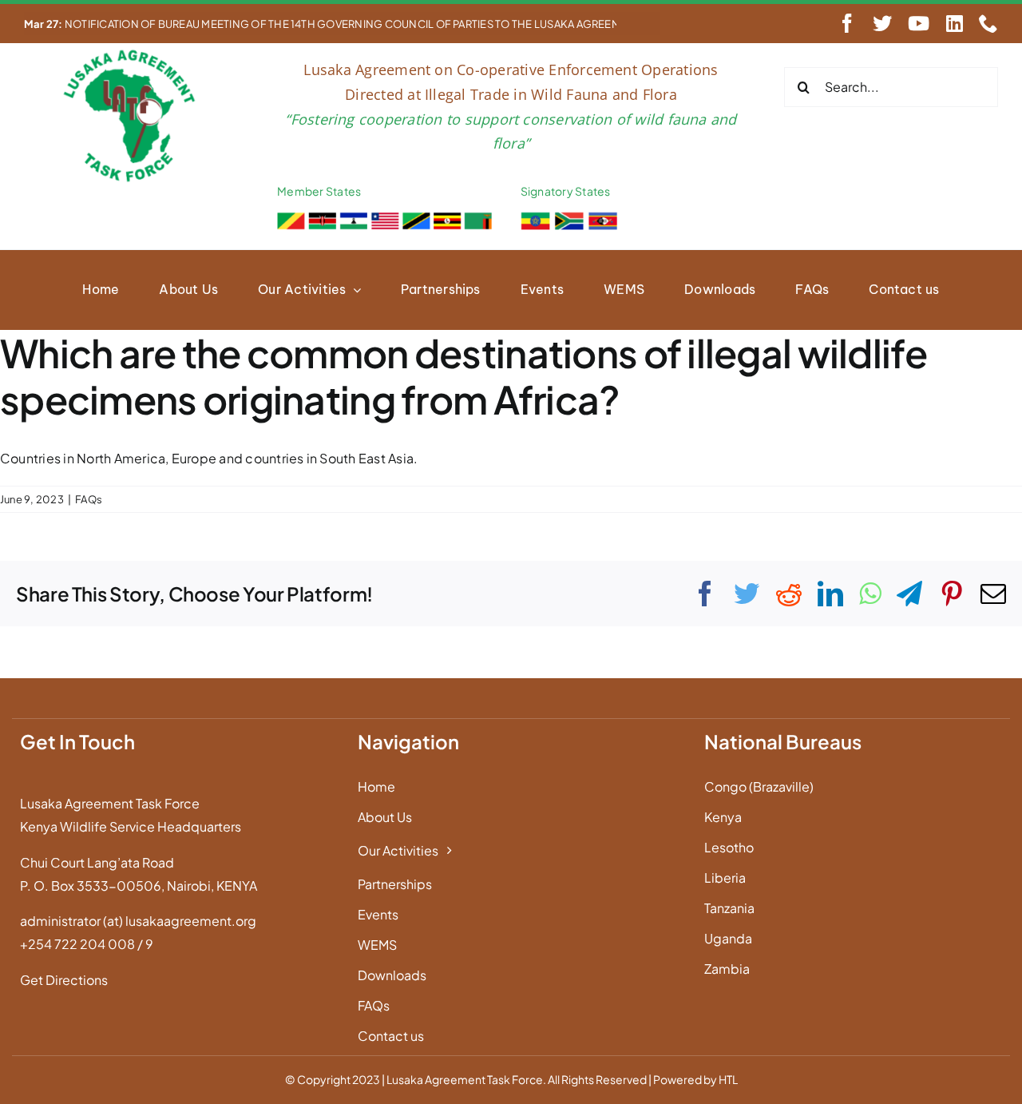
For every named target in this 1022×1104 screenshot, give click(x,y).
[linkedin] (954, 23)
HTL (728, 1079)
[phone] (988, 23)
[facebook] (847, 23)
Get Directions (64, 979)
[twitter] (882, 23)
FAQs (88, 499)
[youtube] (918, 23)
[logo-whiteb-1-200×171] (131, 53)
